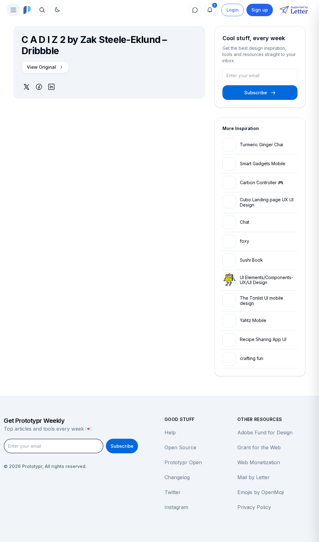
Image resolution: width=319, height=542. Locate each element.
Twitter (172, 492)
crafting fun (251, 358)
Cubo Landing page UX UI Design (266, 202)
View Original (41, 67)
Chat (244, 222)
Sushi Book (251, 260)
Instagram (176, 507)
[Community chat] (195, 10)
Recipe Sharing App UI (263, 339)
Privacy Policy (254, 507)
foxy (244, 241)
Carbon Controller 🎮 (261, 182)
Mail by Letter (253, 477)
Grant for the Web (259, 447)
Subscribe (255, 93)
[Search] (42, 10)
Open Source (180, 447)
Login (232, 9)
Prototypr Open (183, 462)
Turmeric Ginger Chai (261, 144)
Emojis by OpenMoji (260, 492)
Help (170, 432)
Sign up (259, 9)
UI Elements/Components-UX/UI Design (266, 280)
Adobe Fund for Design (265, 432)
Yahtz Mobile (253, 320)
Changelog (177, 477)
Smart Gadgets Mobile (262, 163)
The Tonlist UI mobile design (261, 300)
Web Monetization (258, 462)
